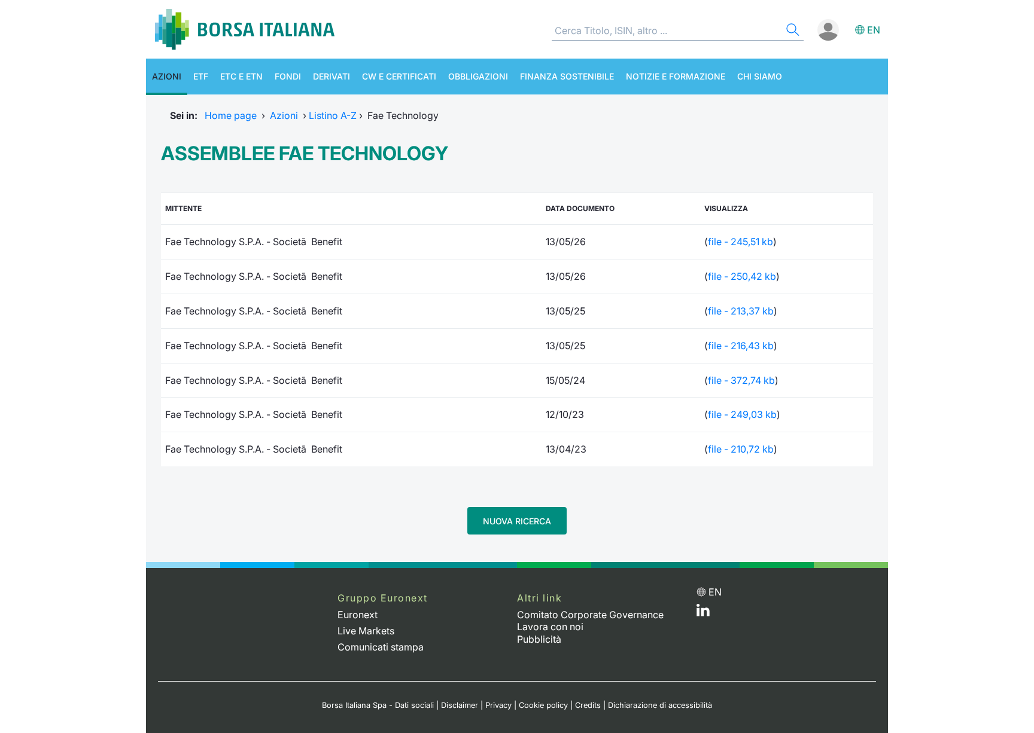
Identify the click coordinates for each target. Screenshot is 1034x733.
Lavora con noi (550, 627)
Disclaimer (459, 705)
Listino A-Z (333, 115)
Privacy (498, 705)
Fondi (288, 76)
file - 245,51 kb (740, 242)
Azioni (166, 76)
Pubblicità (539, 639)
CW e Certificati (399, 76)
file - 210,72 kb (741, 449)
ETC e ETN (241, 76)
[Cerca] (792, 31)
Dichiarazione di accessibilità (660, 705)
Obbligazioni (478, 76)
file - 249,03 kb (742, 414)
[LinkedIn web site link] (703, 613)
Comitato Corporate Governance (590, 615)
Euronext (357, 615)
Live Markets (365, 631)
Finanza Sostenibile (567, 76)
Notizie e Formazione (675, 76)
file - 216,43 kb (741, 346)
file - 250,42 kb (742, 276)
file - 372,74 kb (741, 380)
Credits (588, 705)
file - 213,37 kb (741, 311)
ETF (200, 76)
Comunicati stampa (380, 647)
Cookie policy (543, 705)
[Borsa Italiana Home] (244, 29)
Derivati (331, 76)
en (873, 30)
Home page (231, 115)
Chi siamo (759, 76)
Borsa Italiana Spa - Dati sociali (378, 705)
